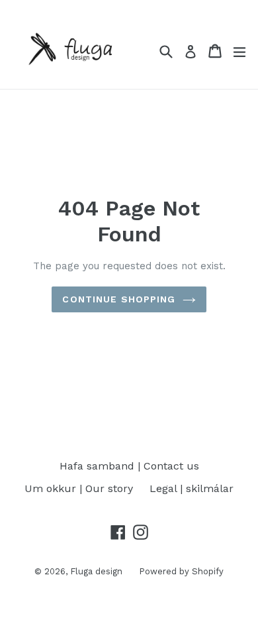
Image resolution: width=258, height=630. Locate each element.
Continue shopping (118, 299)
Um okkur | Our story (78, 488)
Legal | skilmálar (192, 488)
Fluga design (96, 571)
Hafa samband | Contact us (129, 466)
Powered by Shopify (181, 571)
